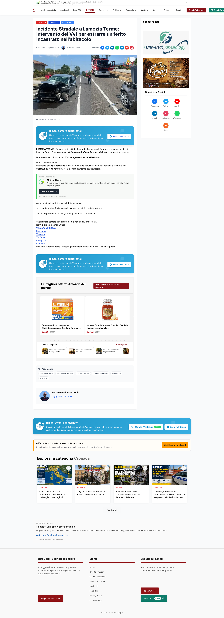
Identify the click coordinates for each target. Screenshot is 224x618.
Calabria (54, 22)
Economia (130, 10)
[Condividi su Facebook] (102, 48)
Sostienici (64, 10)
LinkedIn (40, 243)
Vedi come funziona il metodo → (52, 535)
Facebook (41, 231)
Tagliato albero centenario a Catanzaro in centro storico (91, 493)
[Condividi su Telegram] (122, 48)
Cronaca (102, 10)
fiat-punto (116, 373)
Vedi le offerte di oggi (175, 445)
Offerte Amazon (96, 571)
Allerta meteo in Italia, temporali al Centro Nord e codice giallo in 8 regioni (52, 494)
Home (92, 567)
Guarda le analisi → (49, 191)
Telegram (40, 234)
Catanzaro (67, 22)
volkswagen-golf (101, 373)
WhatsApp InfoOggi (46, 228)
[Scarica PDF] (132, 48)
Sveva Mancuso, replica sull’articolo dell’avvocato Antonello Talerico (128, 494)
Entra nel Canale (121, 136)
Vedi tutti (112, 510)
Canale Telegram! (196, 10)
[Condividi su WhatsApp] (117, 48)
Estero (166, 10)
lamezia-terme (83, 373)
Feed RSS (77, 10)
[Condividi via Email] (127, 48)
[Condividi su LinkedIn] (112, 48)
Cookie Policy (95, 600)
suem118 (43, 378)
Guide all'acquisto (97, 576)
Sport (155, 10)
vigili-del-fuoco (46, 373)
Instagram (41, 240)
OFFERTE (90, 10)
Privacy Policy (95, 595)
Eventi (178, 10)
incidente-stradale (65, 373)
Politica (116, 10)
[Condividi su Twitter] (107, 48)
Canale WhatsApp (147, 427)
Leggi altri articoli (60, 396)
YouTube (40, 237)
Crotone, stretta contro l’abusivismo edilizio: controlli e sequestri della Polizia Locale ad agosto (169, 494)
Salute (143, 10)
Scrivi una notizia (48, 10)
